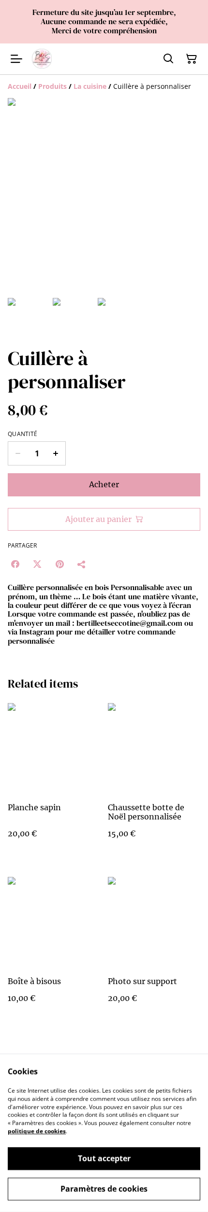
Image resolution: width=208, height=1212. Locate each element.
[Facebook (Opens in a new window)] (15, 564)
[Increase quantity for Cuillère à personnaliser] (56, 453)
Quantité (22, 434)
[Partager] (81, 564)
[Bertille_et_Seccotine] (42, 59)
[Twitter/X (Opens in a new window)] (37, 564)
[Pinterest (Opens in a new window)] (59, 564)
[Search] (168, 59)
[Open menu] (16, 59)
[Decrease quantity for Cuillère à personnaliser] (18, 453)
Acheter (104, 484)
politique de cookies (37, 1131)
